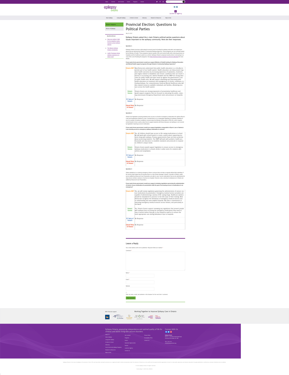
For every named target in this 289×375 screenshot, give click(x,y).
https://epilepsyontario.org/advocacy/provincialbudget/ (164, 56)
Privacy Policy (147, 335)
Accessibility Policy (148, 337)
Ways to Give (168, 17)
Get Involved (121, 1)
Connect (113, 1)
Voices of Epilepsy (110, 28)
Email (128, 279)
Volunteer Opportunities (130, 343)
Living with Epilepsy (121, 17)
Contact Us (127, 350)
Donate (142, 1)
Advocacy (144, 17)
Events (128, 1)
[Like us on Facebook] (160, 1)
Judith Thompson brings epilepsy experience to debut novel (113, 55)
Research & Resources (156, 17)
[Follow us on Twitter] (157, 1)
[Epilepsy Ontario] (111, 8)
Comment (129, 250)
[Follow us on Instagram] (163, 1)
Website (128, 286)
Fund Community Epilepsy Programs (113, 347)
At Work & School (134, 17)
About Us (107, 334)
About (106, 1)
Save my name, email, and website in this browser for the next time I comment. (147, 294)
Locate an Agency (176, 13)
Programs (135, 1)
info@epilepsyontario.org (170, 343)
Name (128, 272)
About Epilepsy (109, 17)
